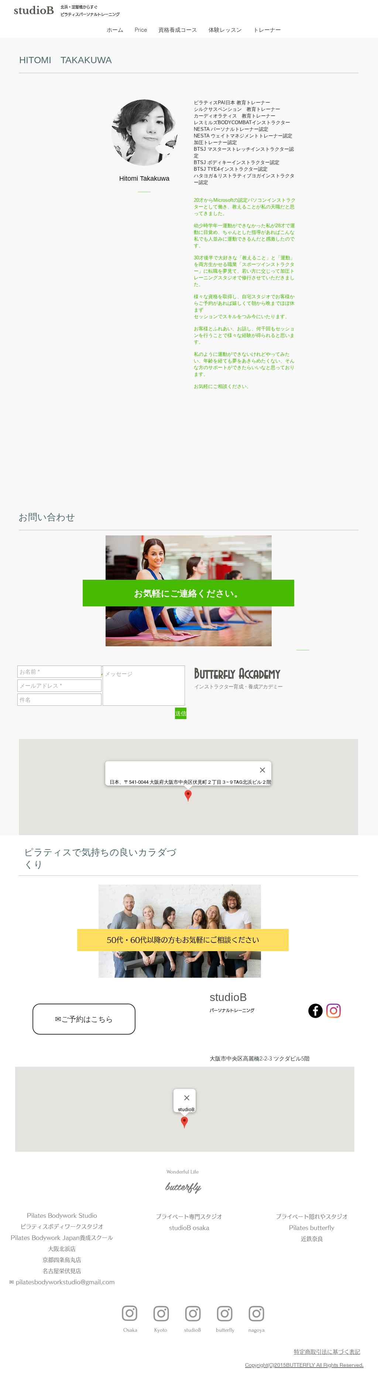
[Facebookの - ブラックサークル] (315, 1011)
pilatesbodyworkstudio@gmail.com (65, 1282)
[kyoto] (161, 1313)
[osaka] (129, 1313)
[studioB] (193, 1313)
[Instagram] (333, 1011)
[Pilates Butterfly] (224, 1313)
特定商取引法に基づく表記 (327, 1352)
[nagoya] (256, 1313)
